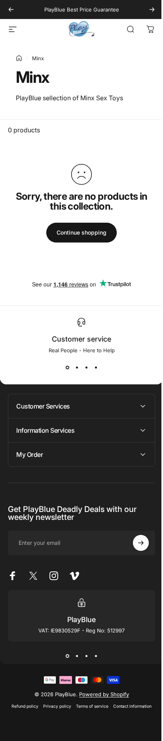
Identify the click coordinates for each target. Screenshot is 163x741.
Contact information (129, 706)
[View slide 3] (86, 367)
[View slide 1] (67, 367)
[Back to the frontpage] (19, 58)
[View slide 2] (77, 367)
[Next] (152, 9)
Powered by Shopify (101, 694)
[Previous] (11, 9)
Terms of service (89, 706)
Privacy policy (54, 706)
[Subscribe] (135, 543)
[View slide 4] (95, 367)
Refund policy (22, 706)
